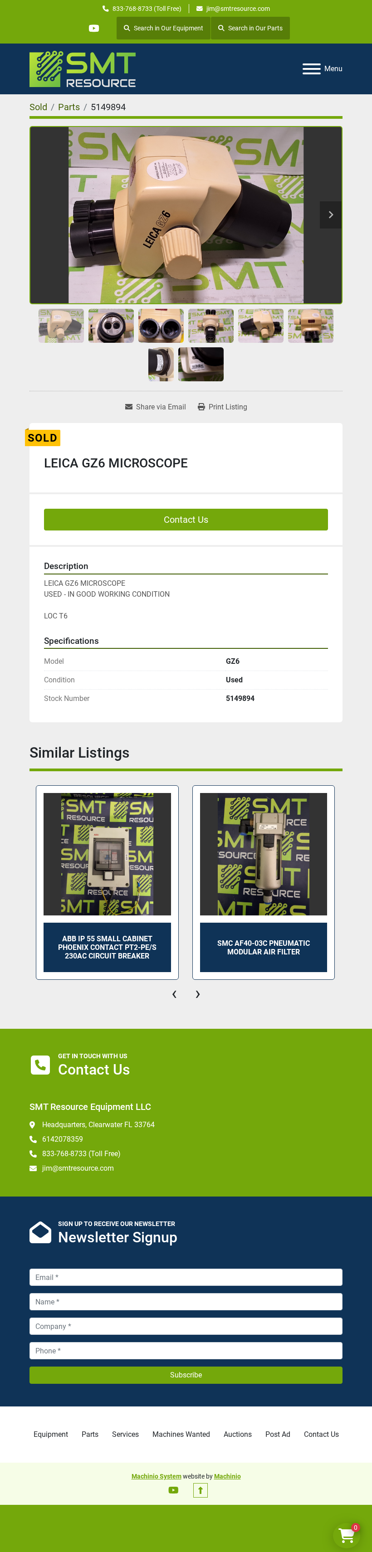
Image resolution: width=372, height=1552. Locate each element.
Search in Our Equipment (168, 28)
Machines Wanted (181, 1434)
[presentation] (174, 993)
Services (125, 1434)
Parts (90, 1434)
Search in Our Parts (255, 28)
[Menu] (312, 68)
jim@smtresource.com (238, 8)
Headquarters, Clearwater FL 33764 (98, 1124)
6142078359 (62, 1139)
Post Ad (277, 1434)
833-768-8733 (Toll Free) (147, 8)
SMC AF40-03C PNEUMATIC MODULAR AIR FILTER (263, 947)
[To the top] (200, 1490)
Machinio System (156, 1476)
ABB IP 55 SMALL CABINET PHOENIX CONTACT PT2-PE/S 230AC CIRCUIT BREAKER (107, 947)
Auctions (238, 1434)
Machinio (227, 1476)
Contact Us (186, 519)
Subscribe (186, 1375)
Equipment (51, 1434)
